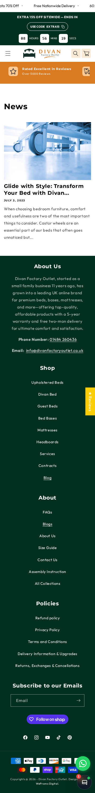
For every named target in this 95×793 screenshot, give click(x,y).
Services (47, 453)
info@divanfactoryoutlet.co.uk (54, 350)
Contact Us (47, 559)
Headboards (47, 442)
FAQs (47, 512)
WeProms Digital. (47, 783)
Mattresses (47, 430)
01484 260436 (63, 339)
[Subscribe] (78, 700)
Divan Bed (47, 394)
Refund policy (47, 618)
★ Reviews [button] (90, 401)
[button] (8, 53)
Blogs (48, 524)
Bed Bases (47, 418)
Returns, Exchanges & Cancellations (47, 665)
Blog (47, 477)
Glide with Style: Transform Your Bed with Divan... (44, 189)
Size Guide (47, 547)
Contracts (47, 465)
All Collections (47, 583)
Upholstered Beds (47, 382)
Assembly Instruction (47, 571)
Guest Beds (47, 406)
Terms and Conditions (47, 641)
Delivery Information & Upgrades (47, 653)
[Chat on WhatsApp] (82, 763)
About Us (47, 535)
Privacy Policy (47, 629)
